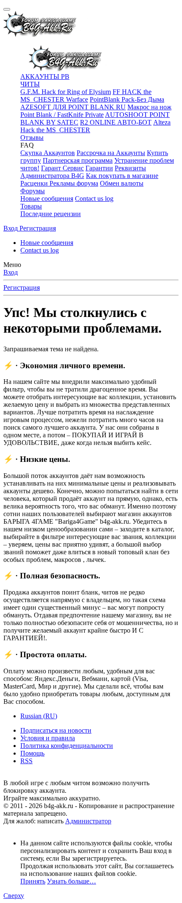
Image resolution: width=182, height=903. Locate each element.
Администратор (88, 821)
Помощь (32, 753)
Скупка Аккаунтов (47, 152)
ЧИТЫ (30, 84)
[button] (27, 145)
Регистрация (21, 287)
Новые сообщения (46, 198)
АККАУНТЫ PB (44, 76)
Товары (31, 206)
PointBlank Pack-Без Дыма (127, 99)
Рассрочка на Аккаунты (111, 152)
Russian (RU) (38, 716)
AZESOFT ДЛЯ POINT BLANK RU (73, 107)
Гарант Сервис (62, 168)
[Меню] (6, 9)
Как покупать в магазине (122, 175)
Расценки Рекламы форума (59, 183)
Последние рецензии (50, 213)
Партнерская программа (78, 160)
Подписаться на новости (55, 730)
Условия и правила (47, 738)
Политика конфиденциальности (66, 745)
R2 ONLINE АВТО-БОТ (116, 122)
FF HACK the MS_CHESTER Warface (86, 95)
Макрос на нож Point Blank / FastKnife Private (95, 110)
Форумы (32, 190)
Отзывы (32, 137)
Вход (10, 272)
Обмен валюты (121, 183)
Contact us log (94, 198)
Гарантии (99, 168)
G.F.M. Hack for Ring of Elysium (65, 91)
